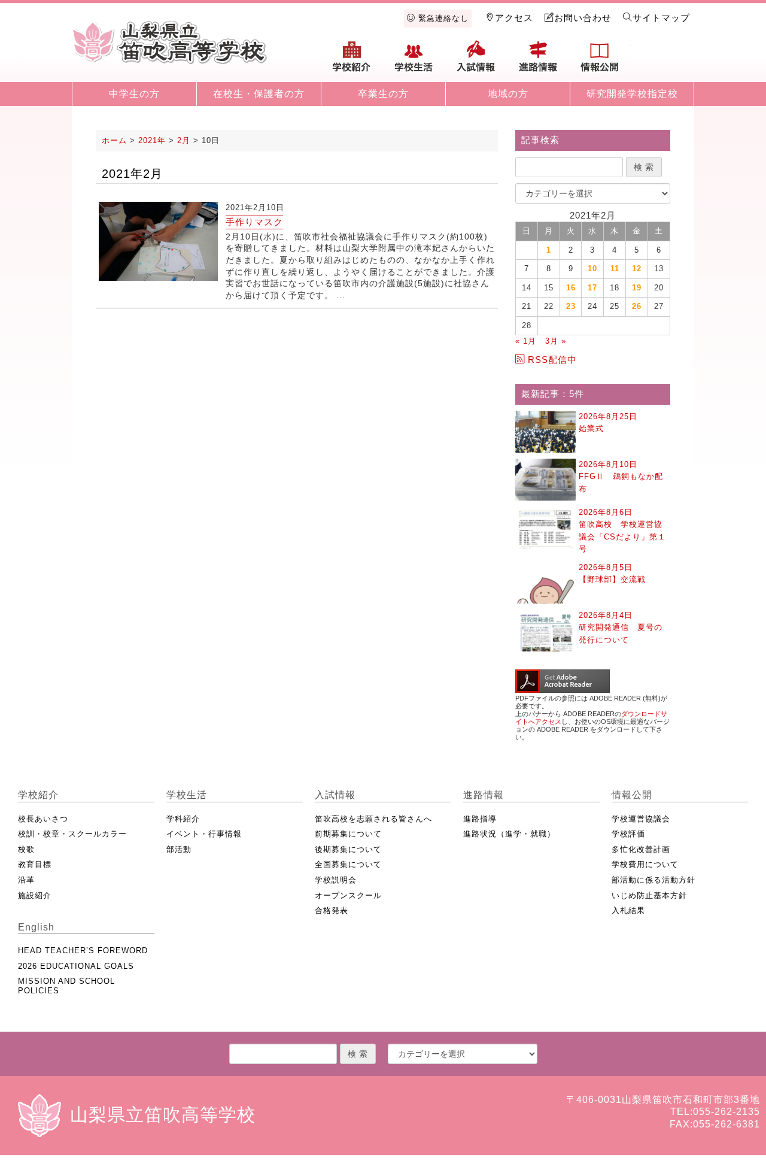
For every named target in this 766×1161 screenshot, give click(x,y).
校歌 (26, 849)
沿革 (26, 879)
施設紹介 (34, 895)
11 (614, 268)
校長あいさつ (43, 818)
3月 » (555, 341)
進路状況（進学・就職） (509, 833)
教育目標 (34, 864)
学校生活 (414, 61)
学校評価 (628, 833)
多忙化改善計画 (641, 849)
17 (592, 287)
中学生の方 (134, 94)
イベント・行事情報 (204, 833)
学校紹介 (352, 61)
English (662, 61)
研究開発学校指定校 (632, 94)
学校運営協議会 (641, 818)
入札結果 (628, 910)
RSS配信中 (552, 359)
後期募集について (348, 849)
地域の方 (508, 94)
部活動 (179, 849)
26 (637, 306)
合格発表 (331, 910)
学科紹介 (183, 818)
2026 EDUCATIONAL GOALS (76, 966)
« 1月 (525, 341)
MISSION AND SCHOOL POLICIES (66, 986)
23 (571, 306)
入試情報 (476, 61)
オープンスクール (348, 895)
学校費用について (645, 864)
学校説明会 (336, 879)
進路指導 (480, 818)
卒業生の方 (383, 94)
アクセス (514, 18)
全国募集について (348, 864)
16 (571, 287)
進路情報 (538, 61)
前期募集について (348, 833)
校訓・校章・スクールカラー (72, 833)
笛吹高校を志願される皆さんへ (373, 818)
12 (637, 268)
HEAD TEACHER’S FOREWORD (83, 950)
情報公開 (600, 61)
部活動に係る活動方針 (653, 879)
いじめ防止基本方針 (649, 895)
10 (592, 268)
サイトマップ (661, 18)
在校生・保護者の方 (259, 94)
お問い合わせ (583, 18)
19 (637, 287)
